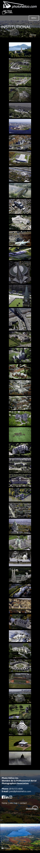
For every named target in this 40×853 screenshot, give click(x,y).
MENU (33, 18)
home (4, 803)
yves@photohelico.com (20, 791)
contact (23, 803)
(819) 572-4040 (16, 788)
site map (13, 803)
